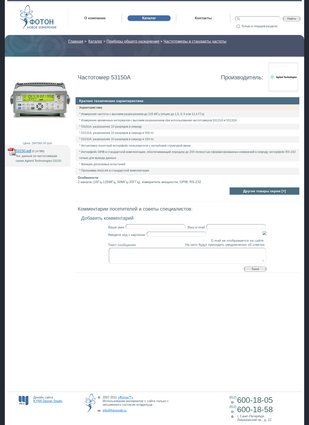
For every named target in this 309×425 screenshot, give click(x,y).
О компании (94, 18)
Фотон (26, 7)
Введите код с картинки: (127, 235)
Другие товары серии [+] (264, 191)
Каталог (95, 41)
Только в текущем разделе (259, 26)
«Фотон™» (125, 397)
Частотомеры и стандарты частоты (194, 41)
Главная (75, 41)
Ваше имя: (116, 227)
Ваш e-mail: (197, 227)
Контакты (203, 18)
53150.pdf (23, 151)
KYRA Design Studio (47, 401)
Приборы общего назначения (132, 41)
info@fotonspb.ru (114, 410)
